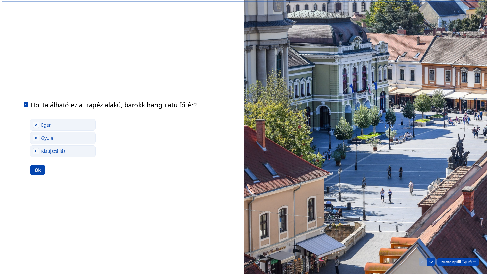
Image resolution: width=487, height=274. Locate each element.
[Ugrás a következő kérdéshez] (431, 262)
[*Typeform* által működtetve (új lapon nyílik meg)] (458, 262)
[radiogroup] (62, 138)
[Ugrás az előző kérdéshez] (423, 262)
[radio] (62, 124)
